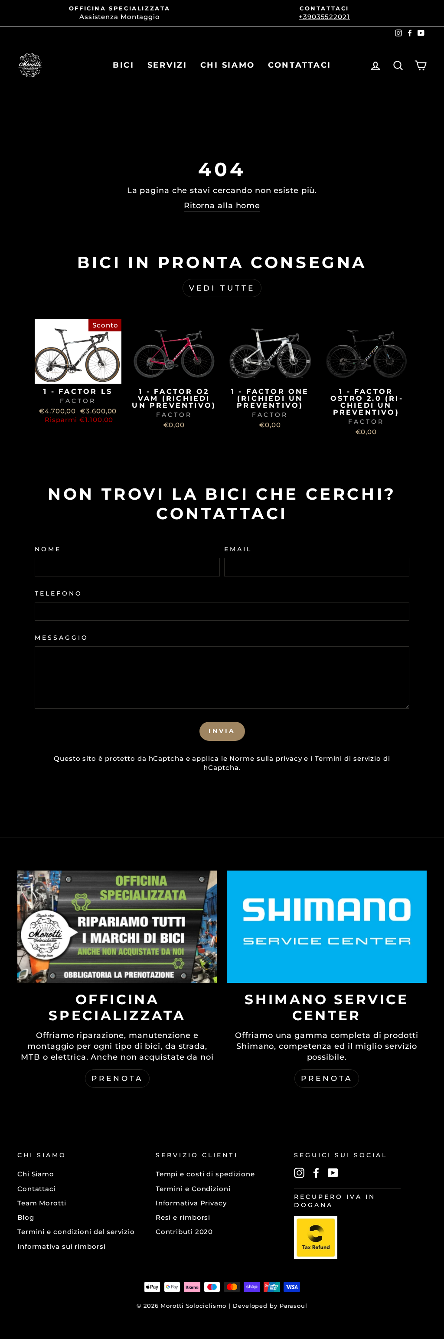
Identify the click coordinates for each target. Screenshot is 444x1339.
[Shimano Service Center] (327, 927)
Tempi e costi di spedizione (205, 1174)
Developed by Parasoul (270, 1306)
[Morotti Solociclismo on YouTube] (333, 1173)
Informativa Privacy (191, 1203)
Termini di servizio (348, 758)
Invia (222, 731)
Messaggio (61, 637)
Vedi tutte (222, 288)
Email (238, 549)
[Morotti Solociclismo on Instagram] (299, 1173)
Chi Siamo (35, 1174)
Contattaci (36, 1189)
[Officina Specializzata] (117, 927)
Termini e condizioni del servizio (76, 1232)
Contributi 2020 (184, 1232)
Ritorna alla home (222, 205)
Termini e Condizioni (193, 1189)
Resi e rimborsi (183, 1217)
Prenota (117, 1078)
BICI (123, 65)
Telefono (58, 593)
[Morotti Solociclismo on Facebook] (316, 1173)
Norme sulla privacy (265, 758)
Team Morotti (41, 1203)
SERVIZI (167, 65)
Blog (25, 1217)
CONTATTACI (299, 65)
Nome (48, 549)
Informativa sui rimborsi (61, 1246)
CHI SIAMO (227, 65)
